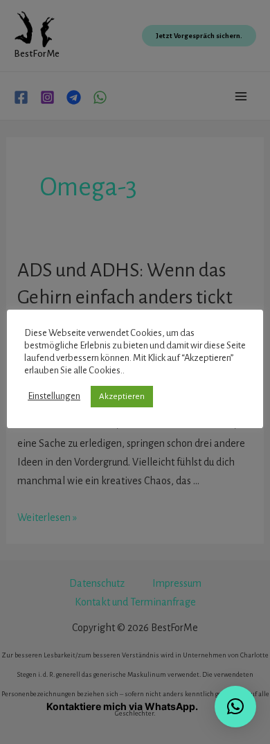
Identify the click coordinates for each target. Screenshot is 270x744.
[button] (235, 706)
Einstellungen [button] (54, 396)
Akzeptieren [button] (122, 396)
